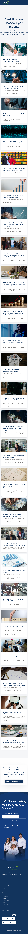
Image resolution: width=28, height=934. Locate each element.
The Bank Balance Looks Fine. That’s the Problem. (13, 115)
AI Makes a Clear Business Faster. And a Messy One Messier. (13, 87)
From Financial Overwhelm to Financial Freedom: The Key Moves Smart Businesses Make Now (13, 342)
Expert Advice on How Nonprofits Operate (13, 627)
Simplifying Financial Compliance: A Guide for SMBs (13, 713)
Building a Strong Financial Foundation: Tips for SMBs (11, 370)
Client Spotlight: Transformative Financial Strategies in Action (12, 656)
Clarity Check (12, 36)
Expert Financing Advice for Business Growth (14, 571)
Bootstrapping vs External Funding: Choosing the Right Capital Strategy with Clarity (13, 225)
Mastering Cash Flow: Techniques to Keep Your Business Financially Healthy (13, 428)
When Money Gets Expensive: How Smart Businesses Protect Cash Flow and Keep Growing (13, 313)
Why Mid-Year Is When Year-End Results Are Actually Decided (12, 142)
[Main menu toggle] (25, 2)
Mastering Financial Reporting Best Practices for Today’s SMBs (13, 399)
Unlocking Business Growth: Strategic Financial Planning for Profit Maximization (14, 486)
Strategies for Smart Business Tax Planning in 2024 (13, 600)
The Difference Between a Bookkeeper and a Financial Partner (14, 60)
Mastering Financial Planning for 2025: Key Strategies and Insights (13, 515)
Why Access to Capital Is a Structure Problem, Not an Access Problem (14, 169)
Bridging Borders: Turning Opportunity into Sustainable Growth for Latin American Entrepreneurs (14, 255)
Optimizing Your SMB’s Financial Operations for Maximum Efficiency (13, 742)
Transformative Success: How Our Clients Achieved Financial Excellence (14, 684)
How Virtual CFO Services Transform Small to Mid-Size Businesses (13, 456)
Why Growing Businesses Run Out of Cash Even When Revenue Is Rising (14, 196)
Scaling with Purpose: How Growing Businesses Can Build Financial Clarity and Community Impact (14, 284)
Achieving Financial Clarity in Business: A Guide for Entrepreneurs (14, 544)
